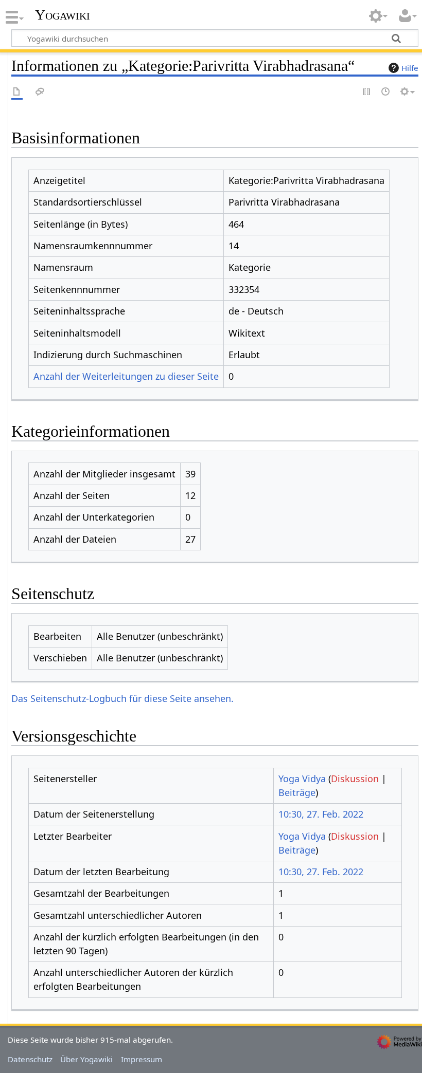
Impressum (141, 1059)
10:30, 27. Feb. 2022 (320, 814)
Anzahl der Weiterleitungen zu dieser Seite (126, 376)
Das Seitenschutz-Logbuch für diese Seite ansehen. (122, 698)
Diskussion (355, 778)
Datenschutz (30, 1059)
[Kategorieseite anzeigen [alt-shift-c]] (17, 92)
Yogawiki (62, 15)
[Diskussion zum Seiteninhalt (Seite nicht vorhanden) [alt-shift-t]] (40, 92)
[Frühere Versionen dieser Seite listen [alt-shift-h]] (386, 92)
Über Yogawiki (86, 1059)
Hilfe (409, 68)
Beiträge (296, 792)
